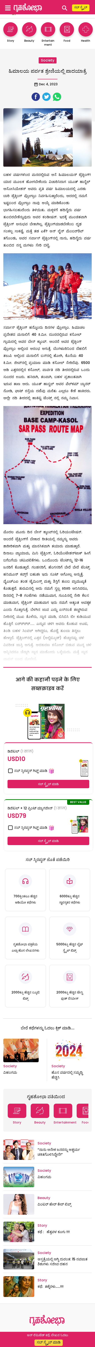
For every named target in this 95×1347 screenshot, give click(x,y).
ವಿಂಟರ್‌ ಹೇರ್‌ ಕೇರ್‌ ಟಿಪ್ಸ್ (54, 1204)
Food (86, 1122)
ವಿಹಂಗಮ (10, 1072)
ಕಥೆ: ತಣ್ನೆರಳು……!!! (50, 1286)
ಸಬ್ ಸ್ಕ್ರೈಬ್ (80, 7)
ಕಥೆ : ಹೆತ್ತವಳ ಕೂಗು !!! (54, 1231)
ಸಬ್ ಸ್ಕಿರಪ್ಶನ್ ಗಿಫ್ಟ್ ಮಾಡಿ (30, 770)
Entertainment (65, 1122)
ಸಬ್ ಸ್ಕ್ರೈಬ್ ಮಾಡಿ (48, 784)
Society (47, 60)
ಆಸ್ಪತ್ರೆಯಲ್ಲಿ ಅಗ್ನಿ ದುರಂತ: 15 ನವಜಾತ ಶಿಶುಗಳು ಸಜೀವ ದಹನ (62, 1262)
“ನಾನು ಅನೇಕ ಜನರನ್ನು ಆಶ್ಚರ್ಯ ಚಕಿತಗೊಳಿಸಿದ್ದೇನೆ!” (59, 1152)
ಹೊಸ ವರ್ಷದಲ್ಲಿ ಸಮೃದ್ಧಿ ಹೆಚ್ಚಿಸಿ (67, 1075)
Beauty (40, 1122)
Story (17, 1122)
